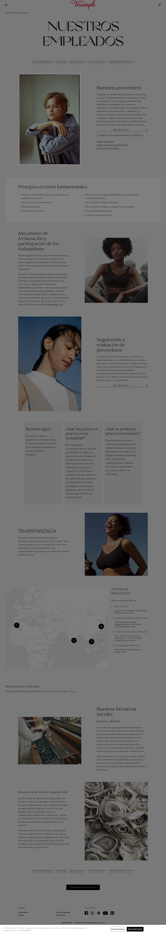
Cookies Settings (117, 929)
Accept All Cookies (135, 929)
